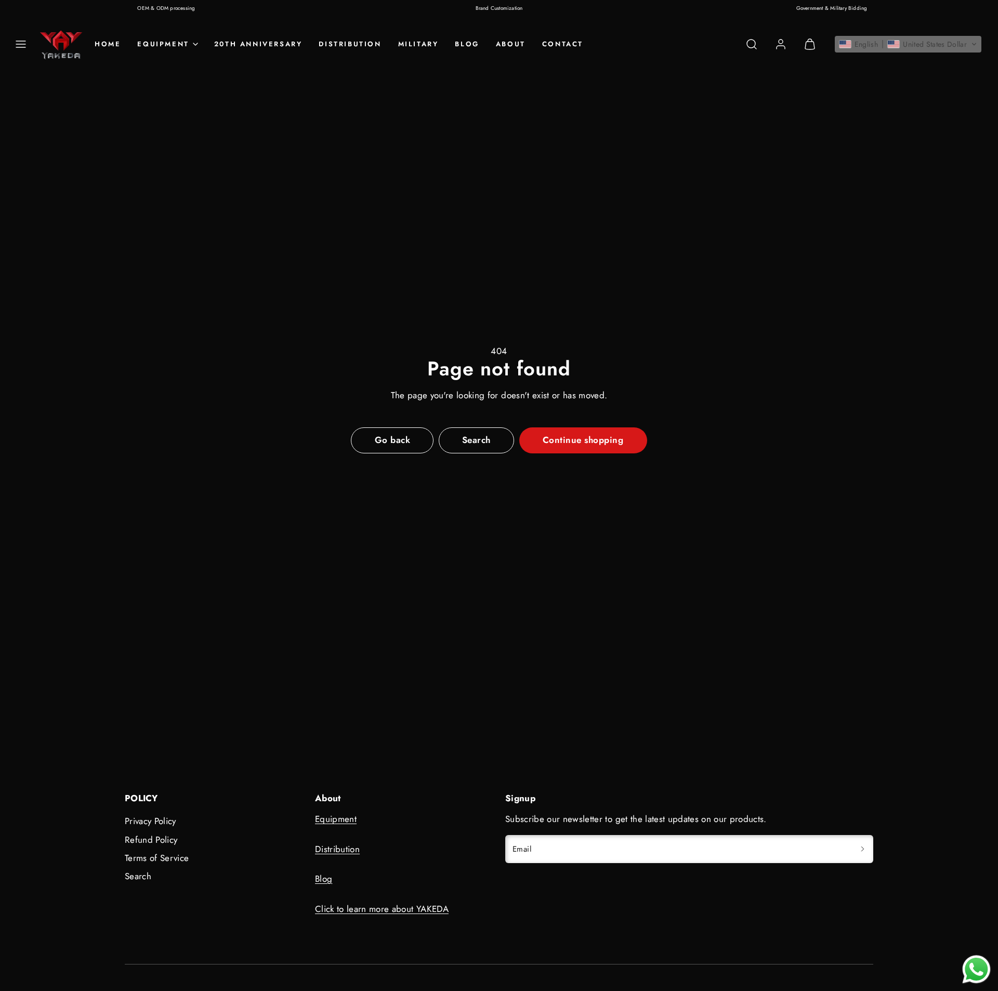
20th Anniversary (258, 44)
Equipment (336, 819)
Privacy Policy (150, 821)
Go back (393, 440)
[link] (780, 44)
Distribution (350, 44)
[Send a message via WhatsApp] (976, 969)
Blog (467, 44)
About (511, 44)
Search (138, 876)
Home (108, 44)
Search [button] (476, 440)
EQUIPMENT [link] (163, 44)
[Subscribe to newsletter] (862, 849)
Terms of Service (157, 858)
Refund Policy (151, 839)
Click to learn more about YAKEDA (382, 909)
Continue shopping (583, 440)
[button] (20, 44)
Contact (562, 44)
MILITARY (418, 44)
